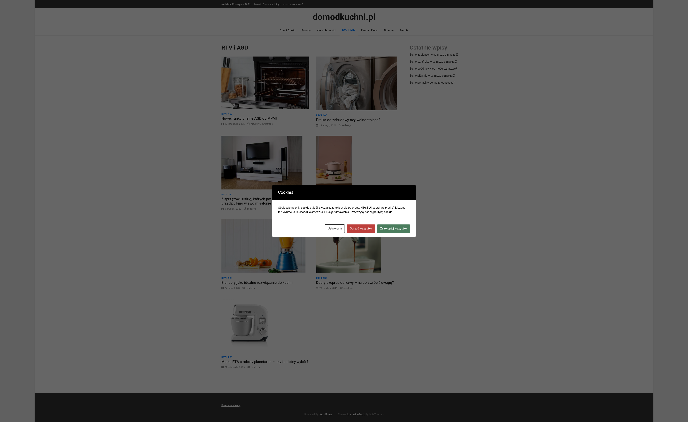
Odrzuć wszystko (361, 228)
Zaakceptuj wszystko (393, 228)
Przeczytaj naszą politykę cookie (371, 212)
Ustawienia (335, 228)
